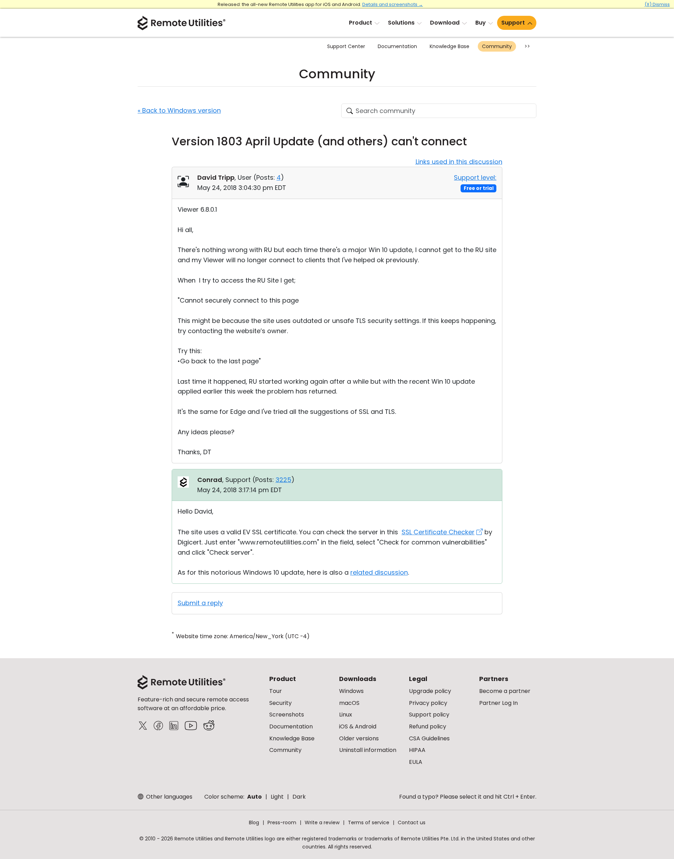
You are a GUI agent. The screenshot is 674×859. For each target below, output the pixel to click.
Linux (345, 715)
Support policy (429, 715)
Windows (351, 691)
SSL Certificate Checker (438, 532)
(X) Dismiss (657, 4)
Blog (254, 822)
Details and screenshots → (392, 4)
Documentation (397, 46)
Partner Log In (498, 703)
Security (280, 703)
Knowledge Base (449, 46)
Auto (254, 797)
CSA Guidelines (429, 738)
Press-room (281, 822)
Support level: (475, 177)
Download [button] (445, 23)
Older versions (359, 738)
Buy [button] (480, 23)
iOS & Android (357, 726)
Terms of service (368, 822)
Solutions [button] (401, 23)
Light (277, 797)
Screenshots (286, 715)
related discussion (379, 572)
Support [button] (513, 23)
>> (527, 46)
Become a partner (504, 691)
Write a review (322, 822)
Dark (299, 797)
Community (497, 46)
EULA (415, 762)
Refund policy (427, 726)
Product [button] (360, 23)
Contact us (411, 822)
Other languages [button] (168, 797)
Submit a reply (200, 603)
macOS (349, 703)
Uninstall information (367, 750)
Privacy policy (428, 703)
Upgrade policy (430, 691)
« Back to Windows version (179, 110)
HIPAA (417, 750)
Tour (275, 691)
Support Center (346, 46)
